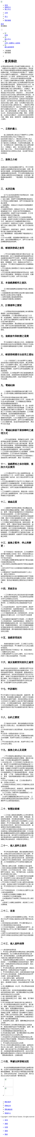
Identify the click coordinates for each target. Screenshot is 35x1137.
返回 (2, 24)
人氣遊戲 (8, 50)
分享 (6, 13)
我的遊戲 (8, 20)
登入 (6, 16)
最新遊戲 (8, 52)
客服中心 (8, 1113)
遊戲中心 (8, 7)
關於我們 (8, 1102)
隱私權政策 (8, 1109)
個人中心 (8, 9)
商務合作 (8, 1105)
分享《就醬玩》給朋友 (12, 43)
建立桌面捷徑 (9, 47)
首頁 (6, 5)
